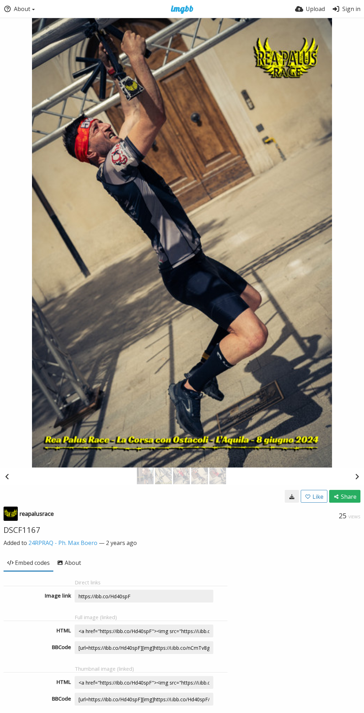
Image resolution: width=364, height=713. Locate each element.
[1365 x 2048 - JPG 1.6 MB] (292, 496)
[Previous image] (7, 476)
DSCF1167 (22, 529)
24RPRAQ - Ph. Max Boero (62, 543)
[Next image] (357, 476)
